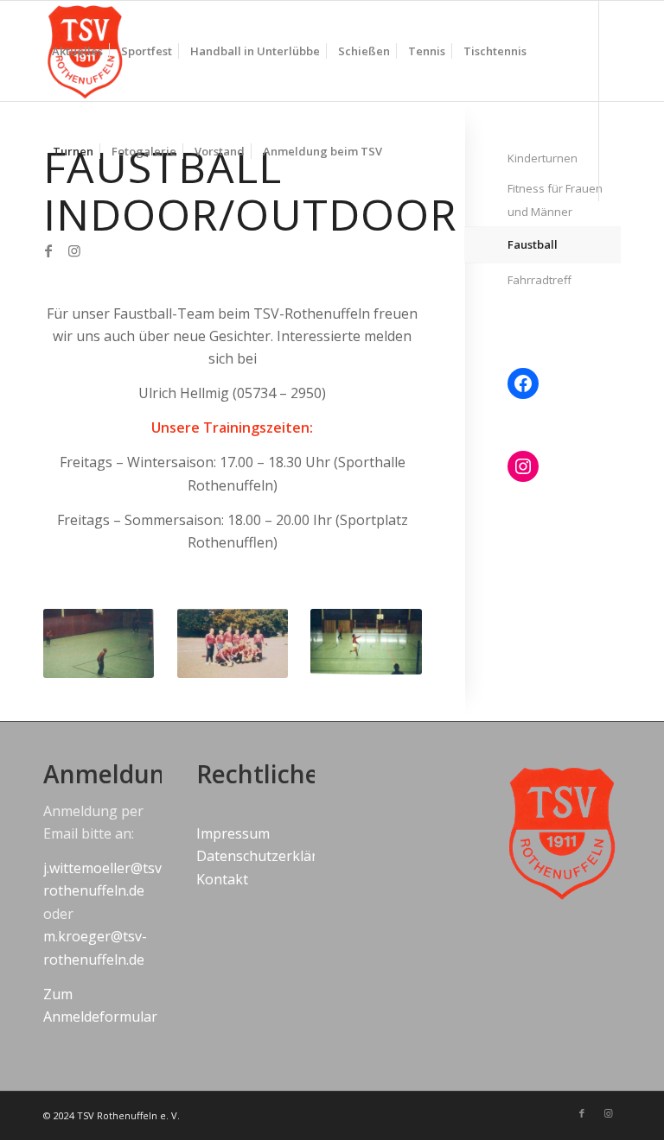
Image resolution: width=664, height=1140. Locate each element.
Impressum (233, 833)
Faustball (533, 244)
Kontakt (222, 879)
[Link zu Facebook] (48, 250)
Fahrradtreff (539, 280)
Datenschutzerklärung (269, 855)
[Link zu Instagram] (74, 250)
